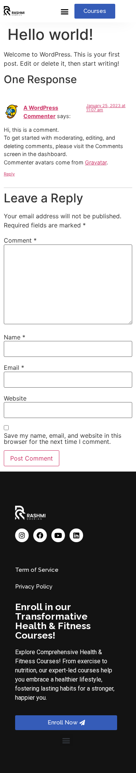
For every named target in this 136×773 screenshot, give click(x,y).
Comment (20, 240)
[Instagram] (22, 535)
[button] (64, 11)
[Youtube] (58, 535)
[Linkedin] (76, 535)
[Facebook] (40, 535)
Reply (9, 174)
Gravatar (96, 162)
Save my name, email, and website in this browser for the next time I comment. (62, 438)
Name (14, 337)
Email (14, 367)
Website (15, 398)
